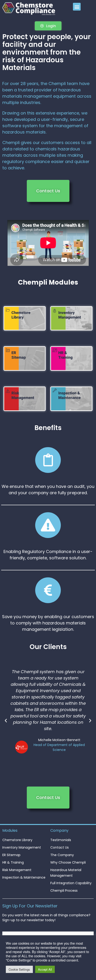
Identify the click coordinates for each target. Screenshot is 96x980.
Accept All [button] (45, 969)
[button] (77, 7)
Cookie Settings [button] (19, 969)
